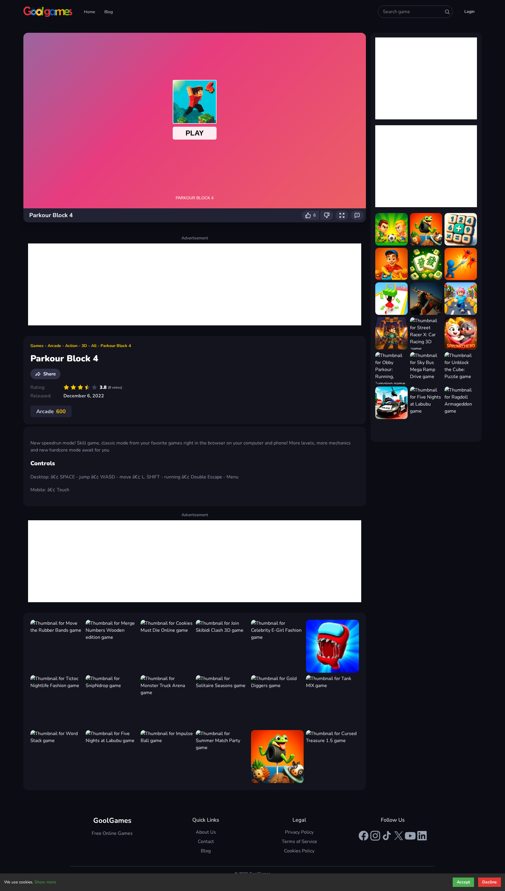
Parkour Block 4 (116, 345)
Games (37, 345)
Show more (45, 882)
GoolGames (112, 820)
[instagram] (375, 836)
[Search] (447, 12)
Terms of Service (299, 841)
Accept (463, 882)
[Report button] (357, 215)
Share (49, 374)
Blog (108, 12)
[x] (398, 836)
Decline (489, 882)
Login (469, 11)
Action (71, 345)
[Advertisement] (194, 284)
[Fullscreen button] (341, 215)
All (93, 345)
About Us (206, 832)
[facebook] (363, 836)
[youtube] (410, 836)
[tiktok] (387, 836)
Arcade (54, 345)
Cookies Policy (299, 851)
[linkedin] (422, 836)
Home (89, 12)
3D (84, 345)
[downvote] (326, 215)
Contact (206, 841)
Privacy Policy (299, 832)
